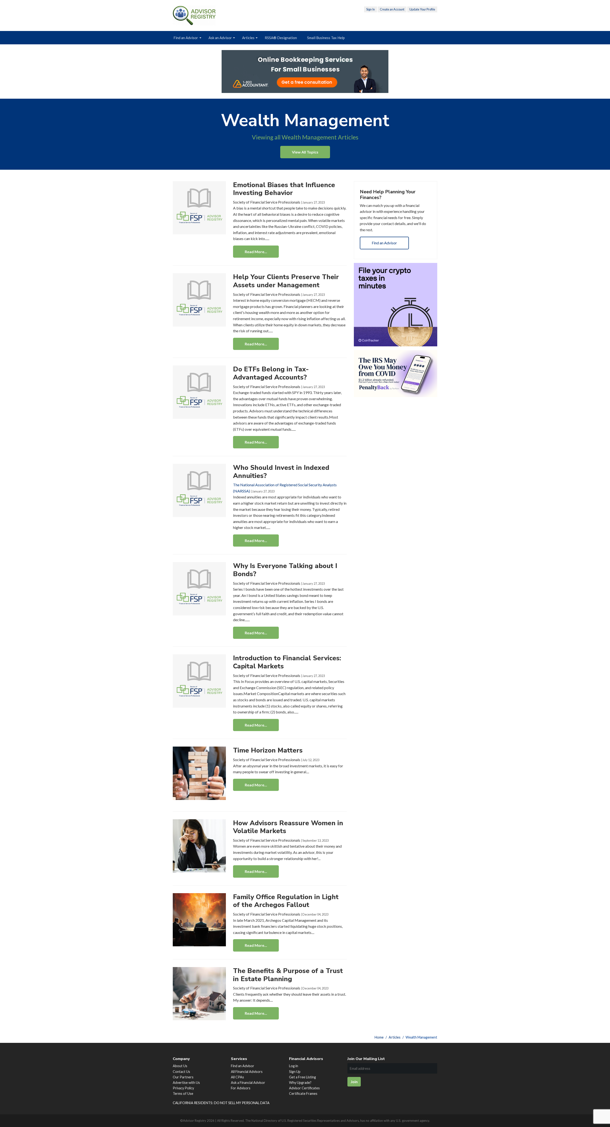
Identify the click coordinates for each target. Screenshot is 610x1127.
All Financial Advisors (247, 1072)
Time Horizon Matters (268, 750)
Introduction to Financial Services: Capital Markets (287, 662)
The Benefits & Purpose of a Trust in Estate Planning (288, 975)
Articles (248, 38)
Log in (293, 1066)
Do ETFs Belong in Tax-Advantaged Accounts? (271, 373)
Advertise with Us (186, 1083)
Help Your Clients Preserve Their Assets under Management (286, 281)
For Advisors (240, 1088)
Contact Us (181, 1072)
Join (354, 1081)
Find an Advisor (185, 38)
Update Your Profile (422, 9)
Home (379, 1037)
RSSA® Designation (281, 38)
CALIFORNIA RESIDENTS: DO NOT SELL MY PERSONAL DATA (221, 1103)
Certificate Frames (303, 1093)
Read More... (256, 251)
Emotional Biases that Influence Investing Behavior (284, 189)
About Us (180, 1066)
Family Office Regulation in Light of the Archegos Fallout (286, 901)
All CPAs (237, 1077)
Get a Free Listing (302, 1077)
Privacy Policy (183, 1088)
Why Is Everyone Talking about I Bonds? (285, 570)
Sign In (370, 9)
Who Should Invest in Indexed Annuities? (281, 471)
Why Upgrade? (300, 1083)
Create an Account (392, 9)
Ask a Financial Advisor (248, 1083)
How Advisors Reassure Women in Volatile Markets (288, 827)
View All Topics (305, 152)
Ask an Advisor (220, 38)
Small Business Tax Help (326, 38)
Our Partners (183, 1077)
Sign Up (294, 1072)
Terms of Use (183, 1093)
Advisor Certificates (304, 1088)
